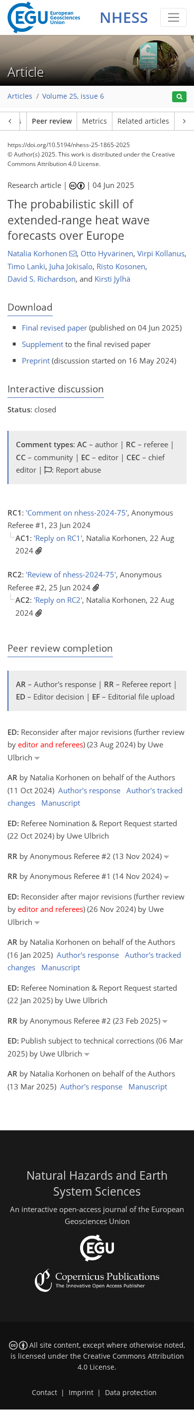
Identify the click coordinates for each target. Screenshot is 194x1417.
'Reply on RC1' (58, 538)
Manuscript (60, 803)
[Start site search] (179, 97)
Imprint (81, 1392)
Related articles (143, 121)
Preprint (36, 360)
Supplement (42, 344)
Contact (44, 1392)
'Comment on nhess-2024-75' (76, 513)
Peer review (52, 121)
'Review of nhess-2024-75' (71, 574)
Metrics (94, 121)
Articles (19, 96)
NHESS (123, 17)
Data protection (131, 1392)
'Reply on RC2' (58, 600)
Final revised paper (54, 328)
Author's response (89, 790)
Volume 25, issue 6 (73, 96)
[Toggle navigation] (173, 17)
